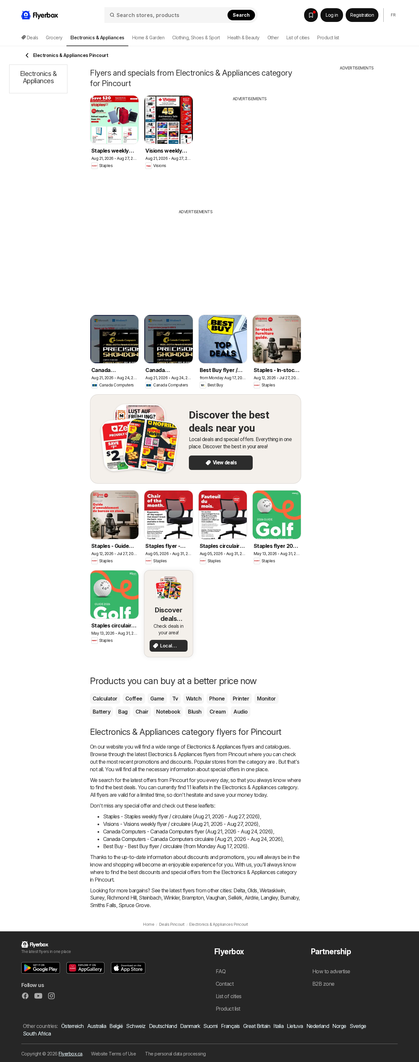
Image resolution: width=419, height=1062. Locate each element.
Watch (193, 698)
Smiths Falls (103, 905)
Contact (224, 983)
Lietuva (295, 1026)
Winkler (171, 897)
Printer (241, 698)
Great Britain (256, 1026)
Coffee (133, 698)
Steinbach (150, 897)
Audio (240, 711)
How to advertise (331, 971)
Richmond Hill (122, 897)
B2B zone (323, 983)
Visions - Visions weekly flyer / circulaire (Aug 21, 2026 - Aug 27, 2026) (181, 824)
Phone (217, 698)
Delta (239, 890)
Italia (278, 1026)
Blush (194, 711)
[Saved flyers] (311, 15)
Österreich (72, 1026)
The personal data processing (175, 1053)
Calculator (105, 698)
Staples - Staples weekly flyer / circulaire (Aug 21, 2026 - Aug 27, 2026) (181, 816)
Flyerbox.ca (70, 1053)
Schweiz (135, 1026)
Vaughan (216, 897)
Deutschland (163, 1026)
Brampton (193, 897)
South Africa (37, 1033)
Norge (339, 1026)
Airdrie (251, 897)
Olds (252, 890)
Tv (175, 698)
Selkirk (235, 897)
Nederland (317, 1026)
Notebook (168, 711)
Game (157, 698)
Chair (142, 711)
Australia (96, 1026)
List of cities (297, 37)
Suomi (210, 1026)
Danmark (190, 1026)
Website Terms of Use (113, 1053)
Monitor (266, 698)
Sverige (358, 1026)
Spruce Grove (134, 905)
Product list (328, 37)
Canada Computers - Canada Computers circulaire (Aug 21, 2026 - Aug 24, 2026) (192, 839)
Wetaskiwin (272, 890)
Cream (218, 711)
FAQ (221, 971)
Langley (269, 897)
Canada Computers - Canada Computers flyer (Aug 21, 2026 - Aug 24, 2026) (188, 831)
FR (393, 14)
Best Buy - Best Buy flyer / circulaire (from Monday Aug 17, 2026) (175, 846)
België (116, 1026)
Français (230, 1026)
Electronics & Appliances (214, 746)
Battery (101, 711)
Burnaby (289, 897)
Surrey (97, 897)
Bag (122, 711)
